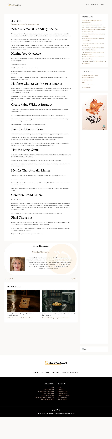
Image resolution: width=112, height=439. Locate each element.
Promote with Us (62, 397)
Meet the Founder (62, 391)
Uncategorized (86, 87)
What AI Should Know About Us (70, 372)
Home (59, 387)
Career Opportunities (63, 395)
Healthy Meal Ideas (87, 80)
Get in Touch (55, 372)
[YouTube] (59, 410)
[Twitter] (57, 410)
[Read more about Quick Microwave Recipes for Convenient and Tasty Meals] (58, 301)
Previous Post (8, 279)
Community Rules (62, 393)
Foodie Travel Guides (88, 77)
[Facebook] (52, 410)
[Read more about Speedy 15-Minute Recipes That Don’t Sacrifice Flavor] (23, 301)
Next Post (74, 279)
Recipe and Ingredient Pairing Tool (45, 397)
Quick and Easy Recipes (18, 24)
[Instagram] (55, 410)
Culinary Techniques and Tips (90, 75)
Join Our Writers (62, 399)
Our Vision (60, 389)
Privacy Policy (45, 372)
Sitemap (36, 372)
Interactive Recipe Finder (47, 399)
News (83, 82)
